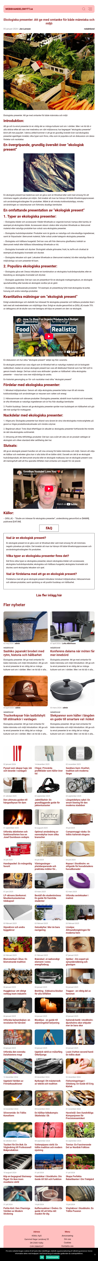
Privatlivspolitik (52, 1257)
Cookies (67, 1242)
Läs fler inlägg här (49, 595)
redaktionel (89, 29)
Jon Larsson (25, 29)
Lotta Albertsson (69, 643)
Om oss (67, 1239)
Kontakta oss (67, 1246)
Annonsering (67, 1236)
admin (17, 643)
